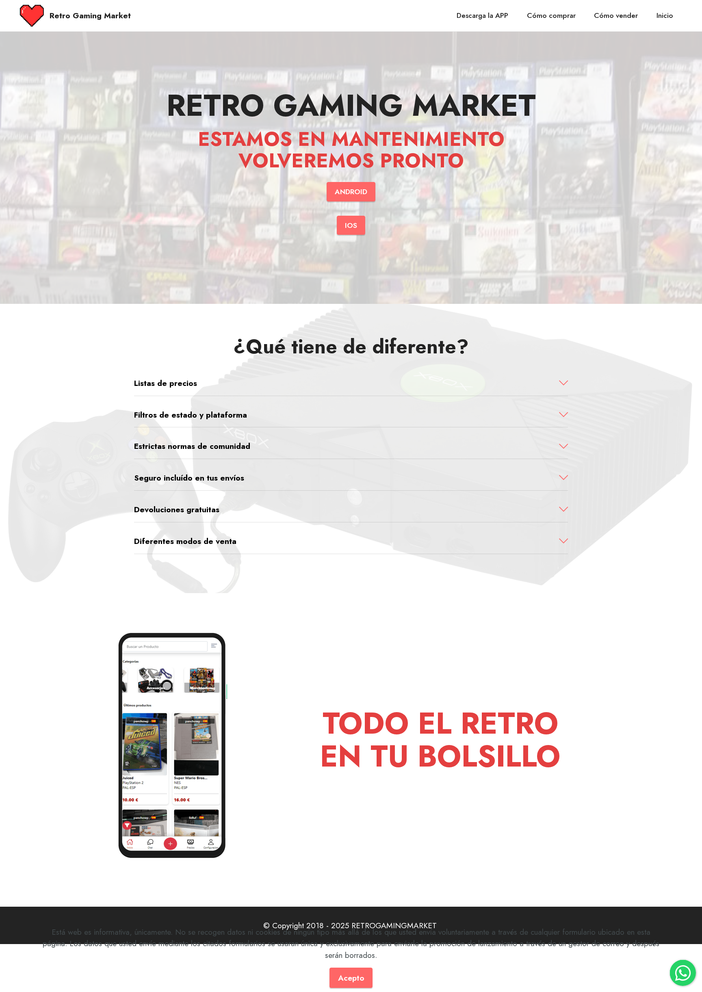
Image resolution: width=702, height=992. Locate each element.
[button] (351, 383)
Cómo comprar (551, 15)
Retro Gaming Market (90, 15)
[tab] (351, 383)
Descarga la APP (482, 15)
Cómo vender (616, 15)
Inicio (664, 15)
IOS (351, 225)
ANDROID (351, 191)
